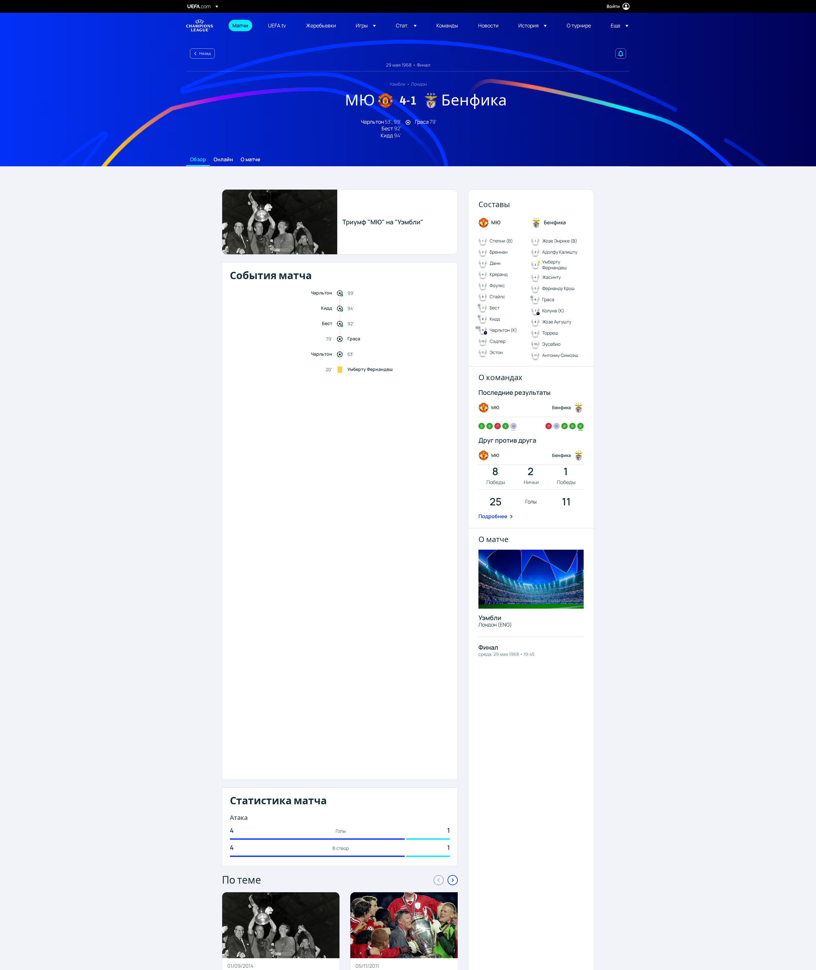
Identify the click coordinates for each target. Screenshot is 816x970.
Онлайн (223, 160)
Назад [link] (205, 53)
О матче (250, 160)
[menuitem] (242, 25)
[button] (366, 25)
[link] (240, 25)
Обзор (198, 160)
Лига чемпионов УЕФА (199, 25)
